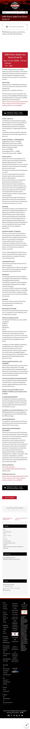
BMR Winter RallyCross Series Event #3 (7, 519)
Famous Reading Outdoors (9, 557)
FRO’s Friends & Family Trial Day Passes (21, 519)
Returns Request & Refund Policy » (15, 649)
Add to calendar (9, 497)
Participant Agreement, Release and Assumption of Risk (6, 650)
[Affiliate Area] (20, 712)
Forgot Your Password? (6, 689)
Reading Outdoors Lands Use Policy (6, 629)
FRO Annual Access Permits (5, 605)
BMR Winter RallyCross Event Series (11, 559)
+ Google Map (7, 590)
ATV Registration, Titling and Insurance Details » (15, 655)
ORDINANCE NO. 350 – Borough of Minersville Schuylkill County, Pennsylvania (6, 666)
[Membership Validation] (22, 712)
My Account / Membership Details (6, 681)
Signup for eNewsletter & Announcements (6, 698)
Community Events (7, 543)
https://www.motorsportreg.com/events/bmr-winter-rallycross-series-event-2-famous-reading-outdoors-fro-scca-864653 (15, 103)
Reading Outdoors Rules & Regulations (6, 639)
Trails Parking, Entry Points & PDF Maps (5, 617)
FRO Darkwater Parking (8, 584)
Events (13, 543)
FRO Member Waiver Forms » (15, 661)
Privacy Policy (15, 712)
